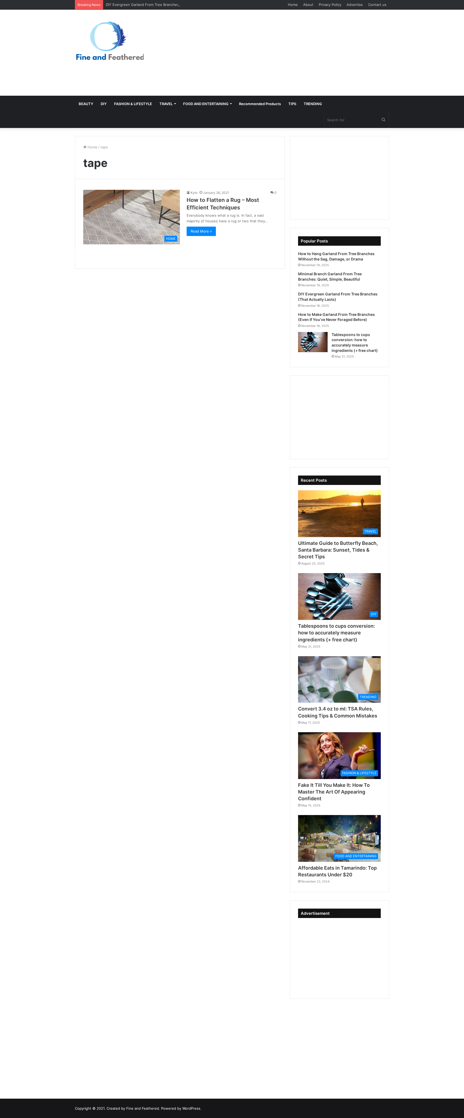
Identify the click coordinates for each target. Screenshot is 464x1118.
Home (293, 4)
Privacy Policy (330, 4)
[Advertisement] (285, 52)
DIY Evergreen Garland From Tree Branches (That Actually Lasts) (160, 4)
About (308, 4)
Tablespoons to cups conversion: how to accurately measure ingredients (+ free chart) (336, 632)
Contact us (377, 4)
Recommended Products (260, 104)
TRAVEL (166, 104)
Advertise (355, 4)
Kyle (194, 193)
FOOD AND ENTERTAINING (206, 104)
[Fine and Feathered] (109, 40)
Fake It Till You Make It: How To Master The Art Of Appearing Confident (334, 791)
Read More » (201, 231)
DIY (104, 104)
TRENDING (313, 104)
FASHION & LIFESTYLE (133, 104)
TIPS (292, 104)
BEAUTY (86, 104)
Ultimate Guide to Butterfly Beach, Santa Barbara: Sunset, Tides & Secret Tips (338, 549)
